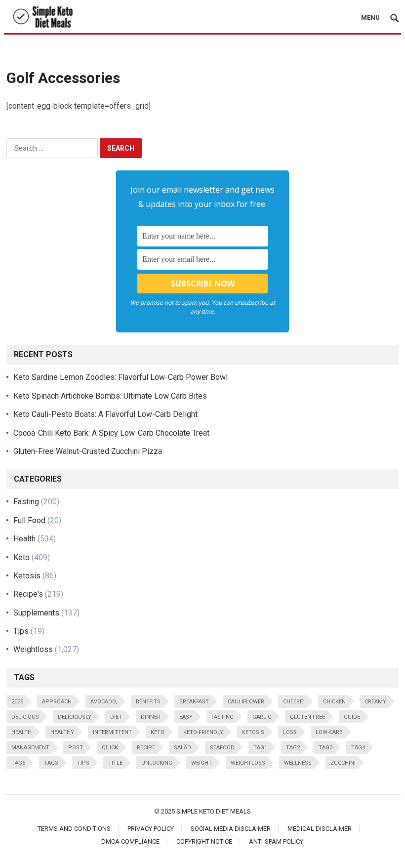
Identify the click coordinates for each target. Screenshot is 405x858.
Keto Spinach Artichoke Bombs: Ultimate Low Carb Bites (110, 396)
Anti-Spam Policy (276, 841)
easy (186, 717)
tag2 (293, 747)
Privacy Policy (150, 828)
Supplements (36, 612)
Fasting (26, 501)
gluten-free (307, 717)
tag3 (325, 747)
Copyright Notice (204, 841)
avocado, (103, 701)
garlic (261, 717)
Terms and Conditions (74, 828)
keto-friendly (203, 732)
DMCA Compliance (130, 841)
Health (24, 538)
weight (201, 763)
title (115, 763)
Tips (21, 631)
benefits (148, 701)
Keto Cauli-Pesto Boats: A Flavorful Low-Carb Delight (105, 414)
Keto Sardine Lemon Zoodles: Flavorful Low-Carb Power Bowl (120, 377)
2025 (17, 701)
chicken (334, 701)
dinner (151, 717)
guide (352, 717)
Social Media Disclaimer (231, 828)
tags (51, 763)
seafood (222, 747)
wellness (298, 763)
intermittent (112, 732)
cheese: (293, 701)
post (75, 747)
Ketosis (26, 575)
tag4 (358, 747)
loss (290, 732)
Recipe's (28, 594)
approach (57, 701)
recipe (146, 747)
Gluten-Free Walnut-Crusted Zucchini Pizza (87, 451)
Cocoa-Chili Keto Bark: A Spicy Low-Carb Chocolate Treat (111, 433)
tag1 (260, 747)
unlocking (156, 763)
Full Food (29, 520)
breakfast (194, 701)
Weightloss (33, 649)
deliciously (74, 717)
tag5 (18, 763)
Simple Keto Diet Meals (213, 811)
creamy (375, 701)
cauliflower (246, 701)
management (30, 747)
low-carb (329, 732)
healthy (62, 732)
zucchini (343, 763)
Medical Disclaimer (319, 828)
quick (110, 747)
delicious (25, 717)
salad (182, 747)
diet (116, 717)
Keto (21, 557)
